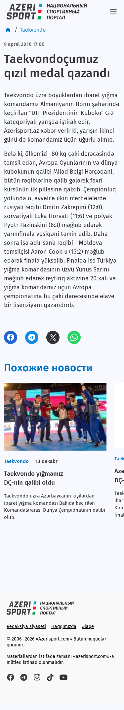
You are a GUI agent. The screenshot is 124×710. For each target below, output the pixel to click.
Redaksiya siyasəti (26, 626)
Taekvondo (33, 30)
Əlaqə (88, 626)
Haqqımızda (63, 626)
